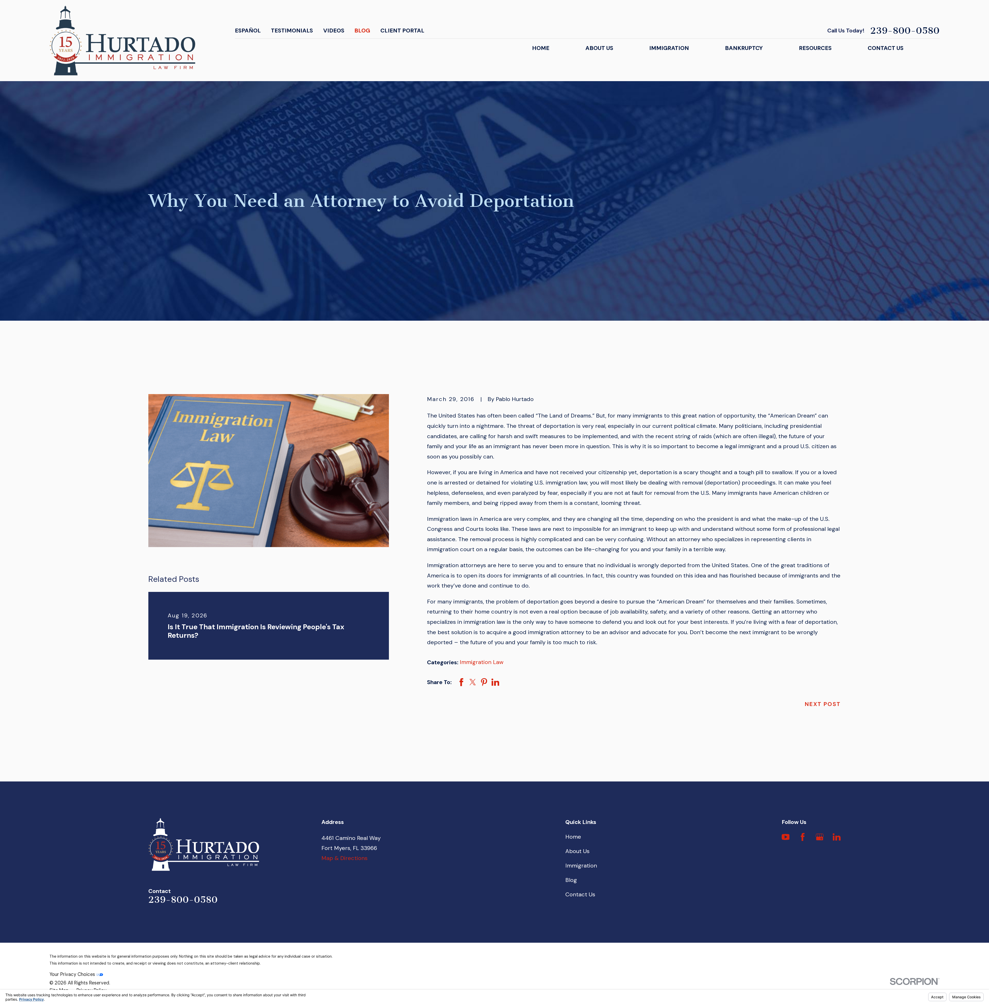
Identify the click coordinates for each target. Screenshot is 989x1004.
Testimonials (292, 30)
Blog (362, 30)
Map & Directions (344, 858)
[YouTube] (786, 837)
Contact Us (580, 894)
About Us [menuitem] (599, 48)
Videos (333, 30)
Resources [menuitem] (815, 48)
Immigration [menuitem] (669, 48)
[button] (268, 470)
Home (573, 836)
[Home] (122, 40)
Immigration (581, 865)
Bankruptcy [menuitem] (744, 48)
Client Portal (402, 30)
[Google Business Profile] (820, 837)
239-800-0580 (905, 31)
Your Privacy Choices (72, 974)
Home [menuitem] (540, 48)
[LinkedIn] (837, 837)
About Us (577, 851)
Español (248, 30)
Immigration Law (482, 662)
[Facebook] (803, 837)
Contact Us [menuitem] (885, 48)
